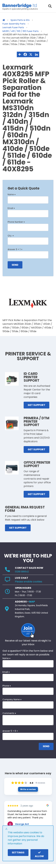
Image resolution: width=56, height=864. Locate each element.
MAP (32, 601)
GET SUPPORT (36, 405)
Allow (39, 856)
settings (18, 852)
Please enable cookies (28, 581)
